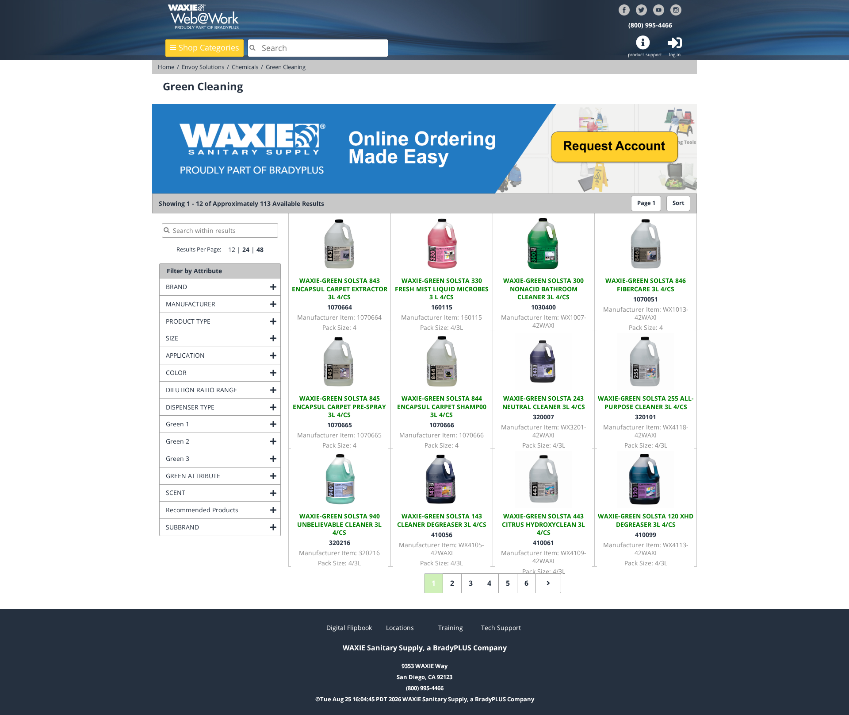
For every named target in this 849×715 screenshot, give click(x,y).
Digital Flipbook (349, 627)
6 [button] (526, 583)
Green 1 (213, 424)
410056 (441, 534)
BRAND (212, 286)
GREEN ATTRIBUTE (223, 476)
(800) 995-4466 (650, 25)
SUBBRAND (218, 527)
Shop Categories (209, 47)
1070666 (441, 425)
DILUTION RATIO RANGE (223, 390)
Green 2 (213, 441)
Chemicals (245, 67)
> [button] (548, 583)
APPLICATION (221, 355)
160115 (441, 307)
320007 (543, 417)
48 (260, 249)
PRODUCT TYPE (223, 321)
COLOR (212, 372)
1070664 (339, 307)
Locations (400, 627)
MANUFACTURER (223, 304)
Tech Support (501, 627)
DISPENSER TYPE (223, 407)
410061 (543, 542)
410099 (645, 534)
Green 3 (213, 458)
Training (450, 627)
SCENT (211, 492)
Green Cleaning (286, 67)
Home (166, 67)
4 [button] (489, 583)
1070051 (645, 299)
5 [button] (508, 583)
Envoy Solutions (203, 67)
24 (245, 249)
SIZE (208, 338)
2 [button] (452, 583)
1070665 (339, 425)
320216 (339, 542)
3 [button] (471, 583)
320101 (645, 417)
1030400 (543, 307)
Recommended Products (223, 510)
